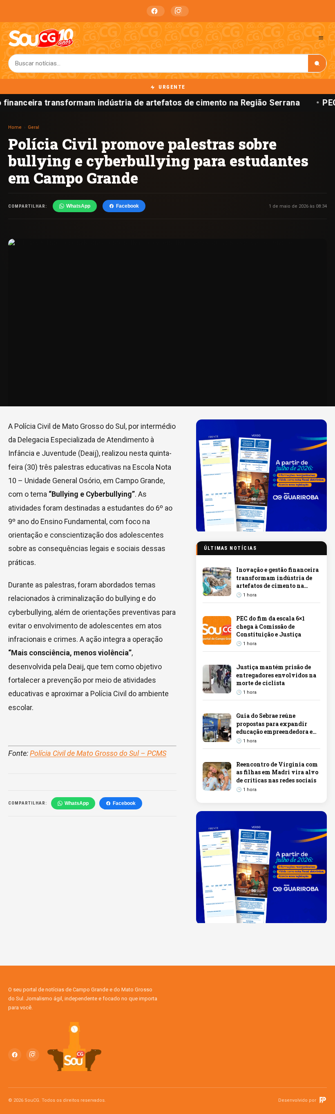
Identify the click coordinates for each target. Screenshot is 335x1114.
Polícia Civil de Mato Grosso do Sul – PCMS (98, 753)
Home (15, 127)
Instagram (180, 11)
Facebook (156, 11)
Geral (33, 127)
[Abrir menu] (321, 38)
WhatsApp (78, 206)
